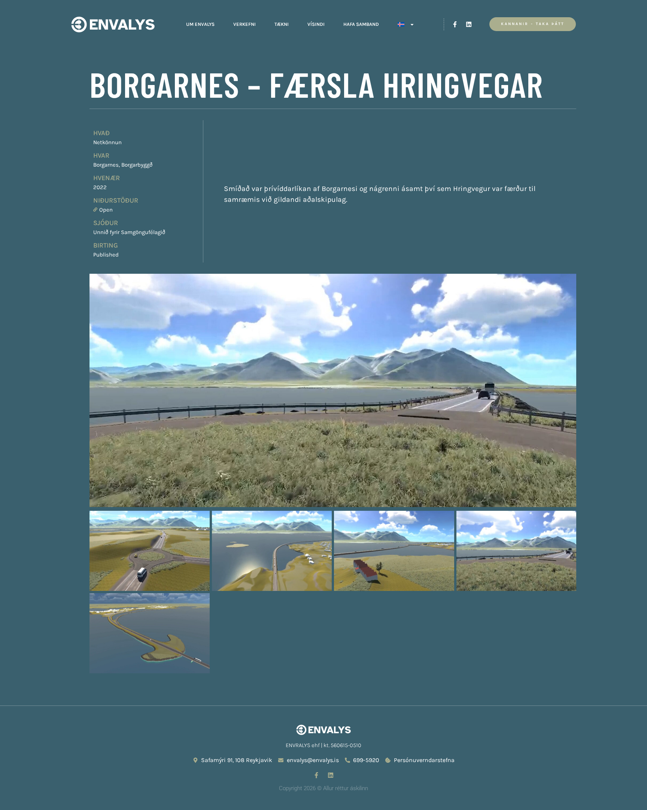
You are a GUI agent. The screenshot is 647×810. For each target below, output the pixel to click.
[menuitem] (406, 24)
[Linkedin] (469, 24)
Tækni (281, 24)
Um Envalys (200, 24)
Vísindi (316, 24)
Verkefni (244, 24)
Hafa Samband (361, 24)
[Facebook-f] (455, 24)
